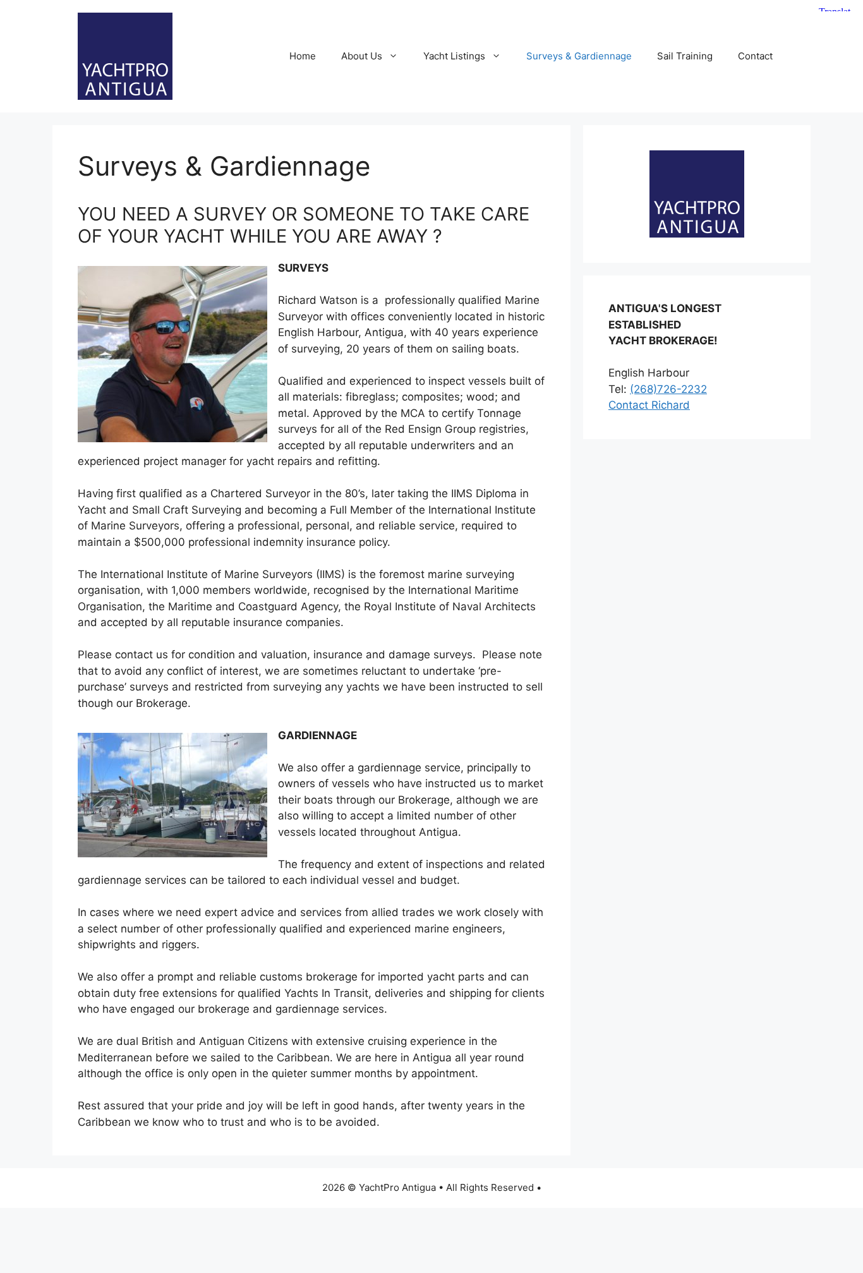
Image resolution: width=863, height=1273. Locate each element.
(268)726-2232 (668, 389)
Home (302, 56)
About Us (361, 56)
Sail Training (685, 56)
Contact (755, 56)
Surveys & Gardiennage (579, 56)
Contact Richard (649, 405)
